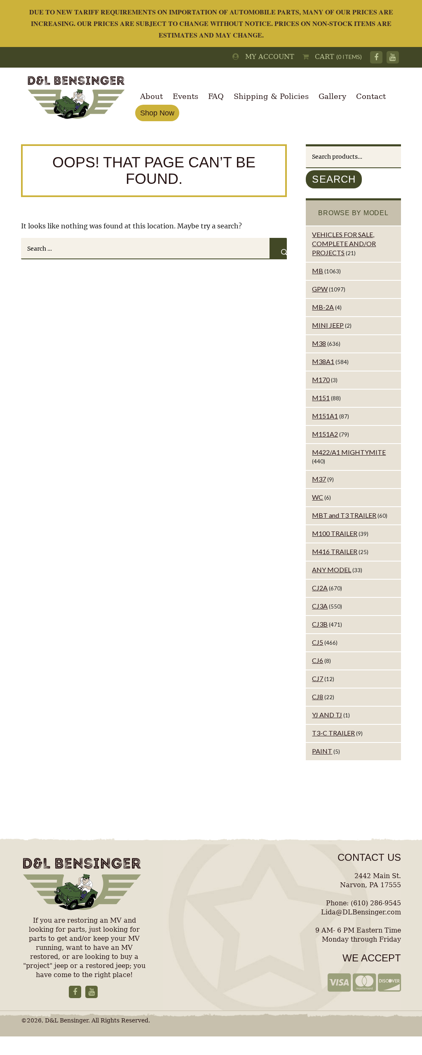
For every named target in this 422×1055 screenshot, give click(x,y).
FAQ (216, 96)
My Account (266, 57)
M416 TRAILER (334, 551)
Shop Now (157, 113)
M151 (321, 398)
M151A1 (325, 416)
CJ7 (317, 678)
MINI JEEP (328, 325)
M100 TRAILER (334, 533)
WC (317, 497)
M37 (319, 479)
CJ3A (320, 606)
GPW (320, 289)
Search (334, 179)
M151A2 (325, 434)
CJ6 (317, 660)
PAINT (322, 751)
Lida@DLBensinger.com (361, 912)
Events (185, 96)
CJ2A (320, 588)
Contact (371, 96)
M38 (319, 343)
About (151, 96)
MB (317, 271)
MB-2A (323, 307)
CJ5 (317, 642)
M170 (321, 379)
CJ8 (317, 696)
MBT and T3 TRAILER (344, 515)
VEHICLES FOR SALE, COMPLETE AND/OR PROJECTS (344, 243)
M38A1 (323, 361)
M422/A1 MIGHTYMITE (349, 452)
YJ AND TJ (327, 715)
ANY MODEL (331, 569)
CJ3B (320, 624)
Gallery (332, 96)
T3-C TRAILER (333, 733)
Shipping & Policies (271, 96)
